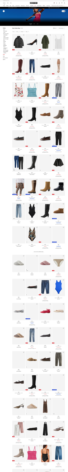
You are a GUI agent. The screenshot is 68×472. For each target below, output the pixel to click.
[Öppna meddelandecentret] (59, 3)
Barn (37, 23)
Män (34, 23)
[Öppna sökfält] (52, 5)
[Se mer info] (19, 56)
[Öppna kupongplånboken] (54, 3)
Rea (17, 31)
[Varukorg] (64, 3)
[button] (55, 28)
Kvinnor (30, 23)
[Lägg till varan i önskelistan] (23, 35)
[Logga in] (56, 3)
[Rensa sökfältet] (64, 5)
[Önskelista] (61, 3)
